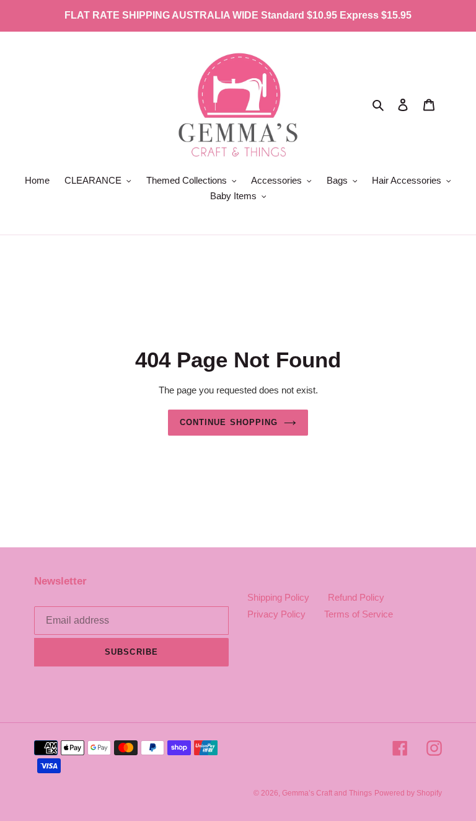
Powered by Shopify (408, 793)
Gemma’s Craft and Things (327, 793)
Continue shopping (229, 422)
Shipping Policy (278, 597)
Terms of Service (358, 614)
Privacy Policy (276, 614)
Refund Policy (356, 597)
